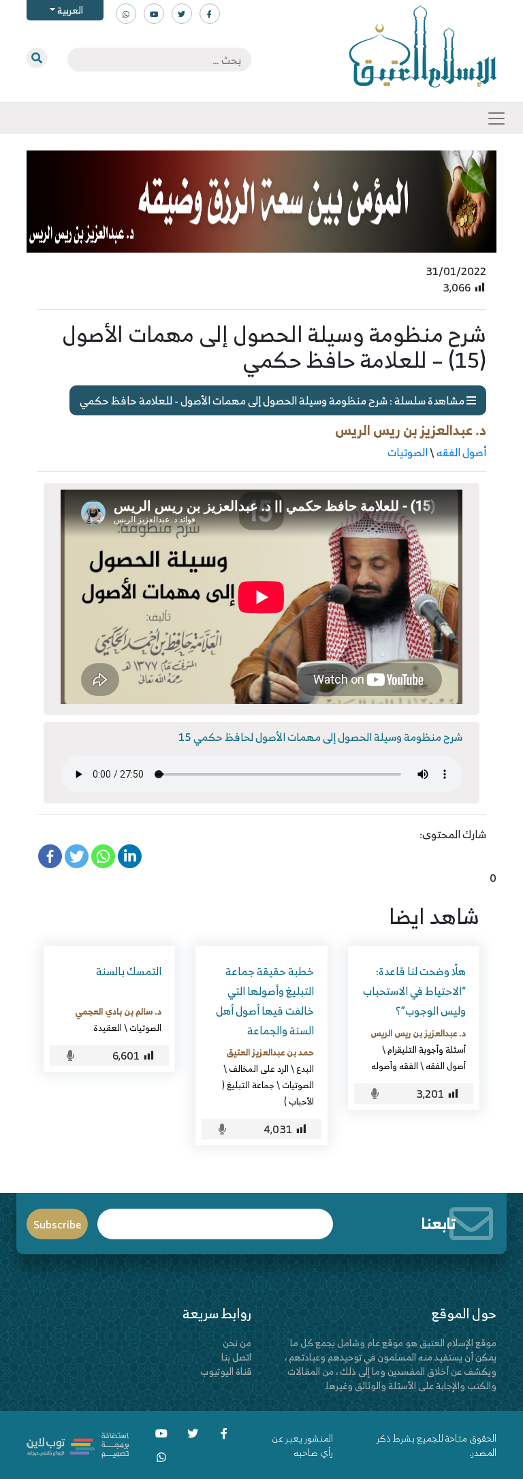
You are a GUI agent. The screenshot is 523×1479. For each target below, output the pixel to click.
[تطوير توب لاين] (78, 1443)
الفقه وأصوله (394, 1065)
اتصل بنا (236, 1356)
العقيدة (107, 1027)
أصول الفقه (461, 452)
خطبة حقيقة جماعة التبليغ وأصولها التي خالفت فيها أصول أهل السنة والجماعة (265, 1000)
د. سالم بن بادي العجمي (118, 1011)
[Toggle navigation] (496, 118)
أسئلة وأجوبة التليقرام (426, 1049)
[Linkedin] (130, 856)
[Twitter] (77, 856)
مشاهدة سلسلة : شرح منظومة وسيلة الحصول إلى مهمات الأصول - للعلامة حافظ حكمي (273, 400)
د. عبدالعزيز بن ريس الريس (410, 430)
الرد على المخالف (259, 1068)
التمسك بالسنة (128, 971)
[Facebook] (50, 856)
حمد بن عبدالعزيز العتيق (270, 1052)
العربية (69, 9)
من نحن (237, 1342)
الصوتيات (407, 452)
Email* (215, 1217)
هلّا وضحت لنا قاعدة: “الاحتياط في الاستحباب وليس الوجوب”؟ (414, 990)
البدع (305, 1068)
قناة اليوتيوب (225, 1371)
